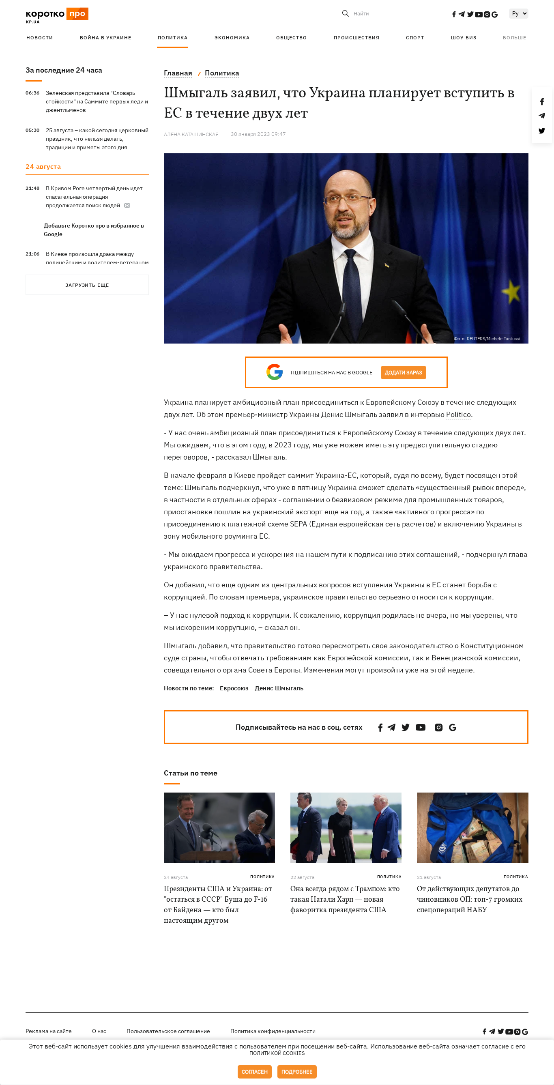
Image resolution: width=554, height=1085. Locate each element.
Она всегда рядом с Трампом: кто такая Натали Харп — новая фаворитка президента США (345, 899)
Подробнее (297, 1071)
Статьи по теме (190, 773)
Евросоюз (234, 688)
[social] (454, 14)
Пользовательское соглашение (168, 1031)
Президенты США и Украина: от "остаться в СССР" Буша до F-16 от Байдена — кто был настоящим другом (218, 905)
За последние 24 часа (64, 70)
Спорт (415, 37)
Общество (291, 37)
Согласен (255, 1071)
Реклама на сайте (49, 1031)
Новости (39, 37)
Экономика (232, 37)
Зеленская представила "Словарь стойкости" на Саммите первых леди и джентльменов (97, 101)
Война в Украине (105, 37)
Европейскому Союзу (402, 402)
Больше (514, 37)
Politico (458, 414)
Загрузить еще (87, 285)
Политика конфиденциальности (273, 1031)
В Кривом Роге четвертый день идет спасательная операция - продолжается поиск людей (94, 197)
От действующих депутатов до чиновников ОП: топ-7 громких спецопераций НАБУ (469, 899)
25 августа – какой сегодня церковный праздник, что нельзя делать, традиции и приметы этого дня (97, 139)
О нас (99, 1031)
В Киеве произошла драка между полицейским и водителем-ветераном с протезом (97, 262)
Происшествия (357, 37)
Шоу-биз (464, 37)
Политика (173, 37)
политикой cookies (277, 1053)
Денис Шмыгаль (279, 688)
